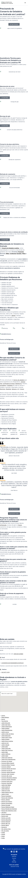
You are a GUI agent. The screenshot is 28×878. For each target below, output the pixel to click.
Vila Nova (3, 812)
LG (18, 389)
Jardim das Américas (6, 757)
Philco (24, 253)
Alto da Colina (5, 830)
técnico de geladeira (19, 380)
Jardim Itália (4, 752)
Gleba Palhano (5, 717)
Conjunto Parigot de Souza (8, 768)
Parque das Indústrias (7, 798)
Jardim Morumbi (5, 723)
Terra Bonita (4, 721)
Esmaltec (19, 253)
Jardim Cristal (5, 794)
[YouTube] (14, 851)
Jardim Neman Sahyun (7, 792)
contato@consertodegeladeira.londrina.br (12, 663)
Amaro (3, 836)
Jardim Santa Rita (6, 748)
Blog (14, 860)
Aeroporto (4, 827)
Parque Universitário (6, 803)
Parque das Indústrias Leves (8, 810)
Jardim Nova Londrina (7, 741)
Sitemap (14, 862)
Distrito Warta (5, 825)
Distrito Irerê (4, 816)
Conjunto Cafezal (6, 766)
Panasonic (21, 251)
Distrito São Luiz (5, 823)
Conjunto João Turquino (7, 774)
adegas (13, 315)
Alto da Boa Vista (5, 829)
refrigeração (3, 525)
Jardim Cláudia (5, 745)
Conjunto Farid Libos (6, 781)
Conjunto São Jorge (6, 776)
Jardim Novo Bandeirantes (8, 759)
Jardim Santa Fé (5, 787)
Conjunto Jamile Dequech (8, 772)
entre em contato (18, 654)
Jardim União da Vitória (7, 734)
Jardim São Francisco (7, 750)
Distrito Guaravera (6, 814)
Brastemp (8, 389)
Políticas (14, 856)
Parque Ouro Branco (6, 801)
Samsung (14, 389)
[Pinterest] (16, 851)
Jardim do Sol (5, 743)
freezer (20, 525)
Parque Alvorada (5, 805)
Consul (22, 389)
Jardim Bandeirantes (6, 730)
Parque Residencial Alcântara (9, 809)
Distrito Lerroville (5, 818)
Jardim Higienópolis (6, 726)
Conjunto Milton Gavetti (7, 763)
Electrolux (2, 389)
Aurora (3, 719)
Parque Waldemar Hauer (7, 807)
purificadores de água (9, 383)
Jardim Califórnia (5, 754)
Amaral (3, 834)
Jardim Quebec (5, 728)
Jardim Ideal (4, 746)
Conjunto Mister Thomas (8, 765)
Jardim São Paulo (5, 724)
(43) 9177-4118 (5, 672)
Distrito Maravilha (6, 820)
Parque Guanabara (6, 796)
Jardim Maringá (5, 788)
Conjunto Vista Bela (6, 783)
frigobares (10, 385)
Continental (13, 253)
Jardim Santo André (6, 737)
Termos (14, 858)
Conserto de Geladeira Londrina (10, 248)
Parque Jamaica (5, 799)
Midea (7, 253)
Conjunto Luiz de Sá (6, 770)
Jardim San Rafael (6, 785)
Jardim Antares (5, 739)
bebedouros (18, 383)
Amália (3, 832)
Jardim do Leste (5, 790)
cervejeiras (3, 385)
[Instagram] (11, 851)
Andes (3, 838)
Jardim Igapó (4, 755)
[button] (1, 328)
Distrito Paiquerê (5, 821)
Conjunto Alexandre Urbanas (9, 777)
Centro (3, 715)
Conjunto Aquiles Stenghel (8, 779)
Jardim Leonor (5, 732)
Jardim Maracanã (5, 735)
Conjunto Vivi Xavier (6, 761)
